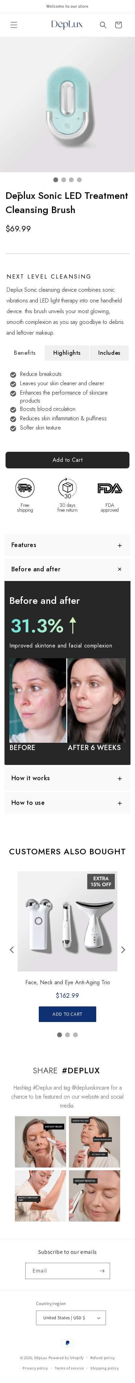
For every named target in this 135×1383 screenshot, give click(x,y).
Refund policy (102, 1357)
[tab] (25, 353)
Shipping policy (104, 1368)
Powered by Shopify (66, 1357)
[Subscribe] (102, 1271)
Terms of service (69, 1368)
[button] (13, 25)
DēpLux (40, 1357)
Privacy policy (35, 1368)
